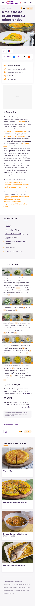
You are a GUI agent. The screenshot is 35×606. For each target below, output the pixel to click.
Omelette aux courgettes (14, 182)
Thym (7, 238)
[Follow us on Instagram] (19, 57)
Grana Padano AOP (13, 234)
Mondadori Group (9, 593)
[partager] (4, 50)
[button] (25, 393)
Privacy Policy (17, 587)
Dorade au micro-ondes (12, 201)
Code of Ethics (25, 590)
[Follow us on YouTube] (29, 57)
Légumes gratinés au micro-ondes (16, 197)
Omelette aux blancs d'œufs (14, 136)
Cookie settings (8, 590)
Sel (6, 247)
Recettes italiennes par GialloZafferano (16, 2)
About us (19, 584)
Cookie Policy (26, 587)
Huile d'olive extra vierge (15, 242)
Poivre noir (9, 251)
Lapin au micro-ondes (12, 199)
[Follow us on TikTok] (24, 57)
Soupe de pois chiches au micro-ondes (15, 535)
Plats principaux (6, 8)
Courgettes (9, 230)
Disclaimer (17, 590)
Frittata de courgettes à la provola (16, 185)
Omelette (21, 122)
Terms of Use (26, 584)
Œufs (7, 226)
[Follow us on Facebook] (14, 57)
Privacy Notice (8, 587)
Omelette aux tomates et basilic (16, 131)
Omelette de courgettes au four (15, 187)
